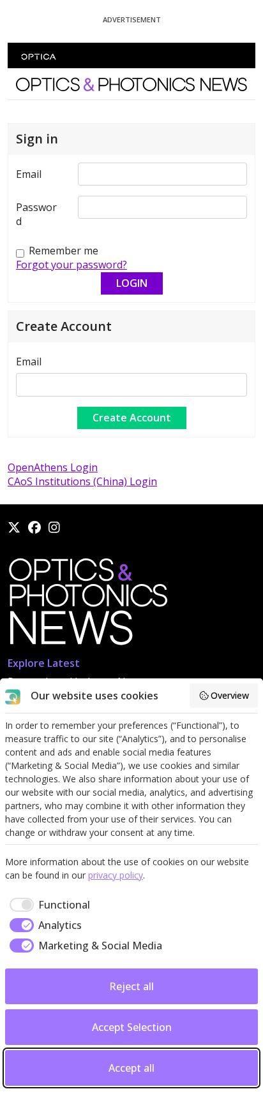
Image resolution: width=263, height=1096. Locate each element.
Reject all (131, 986)
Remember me (63, 251)
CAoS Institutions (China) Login (82, 481)
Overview (230, 695)
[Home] (87, 606)
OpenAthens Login (53, 467)
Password (36, 214)
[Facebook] (34, 527)
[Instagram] (54, 527)
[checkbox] (47, 904)
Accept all (131, 1068)
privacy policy (115, 875)
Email (28, 174)
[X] (14, 527)
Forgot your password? (71, 265)
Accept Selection (132, 1027)
